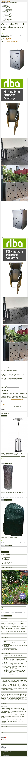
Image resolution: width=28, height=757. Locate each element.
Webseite (3, 392)
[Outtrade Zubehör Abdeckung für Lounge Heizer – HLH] (8, 491)
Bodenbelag (20, 621)
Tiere (23, 629)
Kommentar (4, 387)
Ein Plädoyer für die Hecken (10, 648)
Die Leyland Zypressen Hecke (10, 649)
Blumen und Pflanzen (8, 16)
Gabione (17, 623)
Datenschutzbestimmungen (17, 399)
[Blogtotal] (3, 740)
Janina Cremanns (7, 666)
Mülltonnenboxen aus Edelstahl (13, 41)
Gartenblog (6, 20)
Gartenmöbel (6, 6)
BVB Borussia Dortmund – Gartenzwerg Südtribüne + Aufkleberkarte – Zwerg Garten (15, 657)
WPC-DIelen (23, 631)
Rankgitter (9, 628)
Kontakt (2, 746)
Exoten (26, 621)
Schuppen (21, 628)
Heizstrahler (9, 9)
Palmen (26, 626)
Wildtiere (15, 631)
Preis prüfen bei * (5, 36)
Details (2, 463)
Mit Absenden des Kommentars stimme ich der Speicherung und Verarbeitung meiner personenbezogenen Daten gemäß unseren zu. (14, 398)
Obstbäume (22, 626)
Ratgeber (13, 628)
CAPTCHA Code (18, 406)
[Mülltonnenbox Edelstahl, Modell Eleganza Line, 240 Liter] (14, 78)
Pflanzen (4, 628)
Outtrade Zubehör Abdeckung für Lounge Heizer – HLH (13, 492)
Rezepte (17, 628)
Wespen (12, 631)
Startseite (5, 5)
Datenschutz (3, 749)
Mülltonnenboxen (10, 10)
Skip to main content (5, 1)
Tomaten (6, 631)
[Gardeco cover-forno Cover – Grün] (14, 536)
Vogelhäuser (9, 19)
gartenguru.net (7, 751)
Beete (10, 621)
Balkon (2, 621)
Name (2, 388)
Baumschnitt (5, 621)
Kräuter (7, 626)
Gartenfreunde (4, 624)
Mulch (10, 626)
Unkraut (9, 631)
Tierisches (5, 18)
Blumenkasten (15, 621)
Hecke (14, 624)
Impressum (3, 747)
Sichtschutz (7, 629)
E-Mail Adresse (4, 390)
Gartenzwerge (9, 15)
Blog (12, 621)
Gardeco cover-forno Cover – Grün (9, 537)
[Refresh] (3, 404)
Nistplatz (18, 626)
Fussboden (10, 623)
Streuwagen (9, 13)
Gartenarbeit (6, 11)
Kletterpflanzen (3, 626)
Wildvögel (18, 631)
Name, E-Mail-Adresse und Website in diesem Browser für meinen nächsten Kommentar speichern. (14, 394)
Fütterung (14, 623)
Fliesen (6, 623)
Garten (22, 623)
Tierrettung (2, 631)
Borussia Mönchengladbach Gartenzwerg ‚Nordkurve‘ (13, 664)
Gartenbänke (9, 7)
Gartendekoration (7, 14)
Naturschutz (14, 626)
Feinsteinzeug (3, 623)
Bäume (23, 621)
